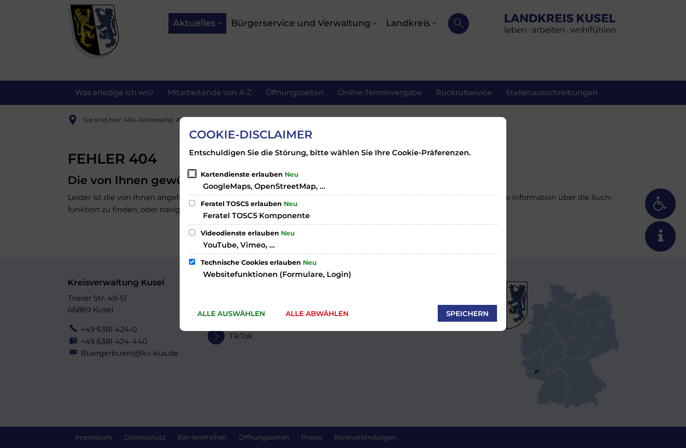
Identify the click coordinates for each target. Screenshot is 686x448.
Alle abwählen (317, 313)
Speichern (467, 313)
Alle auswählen (231, 313)
